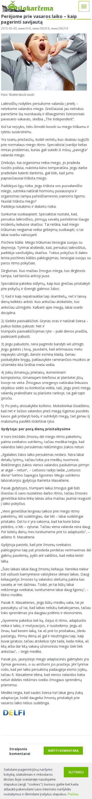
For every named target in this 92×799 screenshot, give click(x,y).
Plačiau (73, 794)
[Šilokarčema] (27, 11)
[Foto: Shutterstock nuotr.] (44, 89)
